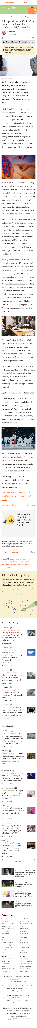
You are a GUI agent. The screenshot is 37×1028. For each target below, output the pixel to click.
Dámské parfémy (20, 998)
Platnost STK (23, 971)
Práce (29, 559)
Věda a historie (8, 753)
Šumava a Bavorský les (8, 963)
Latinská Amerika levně (8, 968)
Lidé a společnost (9, 733)
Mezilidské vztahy (24, 561)
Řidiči (3, 567)
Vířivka (22, 991)
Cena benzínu (23, 979)
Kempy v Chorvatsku (7, 958)
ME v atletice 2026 (7, 947)
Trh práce (4, 561)
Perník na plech (24, 952)
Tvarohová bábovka (25, 947)
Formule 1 (4, 950)
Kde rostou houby (13, 979)
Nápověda (9, 1011)
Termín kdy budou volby (8, 928)
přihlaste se (29, 42)
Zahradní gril (15, 991)
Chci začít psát (17, 590)
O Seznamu (15, 1008)
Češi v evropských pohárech (18, 981)
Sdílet (29, 38)
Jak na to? (18, 594)
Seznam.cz (26, 2)
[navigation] (2, 2)
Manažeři (26, 564)
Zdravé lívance (24, 945)
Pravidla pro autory (12, 1013)
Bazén (13, 986)
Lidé (24, 559)
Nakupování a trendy (10, 630)
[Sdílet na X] (34, 552)
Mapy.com (18, 976)
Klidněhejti (11, 32)
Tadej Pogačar (24, 928)
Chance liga (5, 940)
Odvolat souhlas (25, 1013)
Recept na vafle (24, 950)
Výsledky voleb (6, 926)
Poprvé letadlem (6, 961)
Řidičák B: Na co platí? (26, 966)
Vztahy (9, 567)
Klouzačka (14, 988)
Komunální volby (6, 933)
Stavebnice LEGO (9, 998)
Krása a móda (7, 707)
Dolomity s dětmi (6, 971)
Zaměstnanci (13, 561)
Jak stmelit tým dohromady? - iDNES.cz (18, 505)
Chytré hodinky (25, 1000)
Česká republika (11, 564)
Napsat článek (19, 530)
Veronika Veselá (6, 770)
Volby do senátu (6, 931)
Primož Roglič (23, 931)
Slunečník (7, 988)
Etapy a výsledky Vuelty (26, 923)
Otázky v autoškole (25, 968)
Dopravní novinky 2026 (26, 963)
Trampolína (30, 986)
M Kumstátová (6, 730)
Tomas (3, 805)
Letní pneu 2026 (24, 958)
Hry (3, 808)
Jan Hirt (22, 926)
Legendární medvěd (7, 788)
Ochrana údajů (25, 1011)
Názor (20, 564)
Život (3, 564)
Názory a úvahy (8, 790)
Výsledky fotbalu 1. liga (8, 942)
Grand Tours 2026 (24, 933)
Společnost (18, 559)
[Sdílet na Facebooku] (32, 552)
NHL (3, 952)
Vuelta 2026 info (24, 921)
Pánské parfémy (18, 1003)
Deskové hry (9, 1000)
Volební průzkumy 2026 (8, 923)
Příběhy (5, 825)
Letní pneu (29, 998)
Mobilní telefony (24, 995)
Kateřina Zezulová (7, 823)
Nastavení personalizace (18, 1016)
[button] (18, 65)
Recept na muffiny (25, 942)
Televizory (17, 1000)
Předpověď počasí (27, 976)
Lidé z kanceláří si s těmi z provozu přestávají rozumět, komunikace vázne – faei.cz (18, 496)
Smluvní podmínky (26, 1008)
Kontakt (16, 1011)
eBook (22, 38)
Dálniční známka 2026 (26, 961)
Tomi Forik (5, 750)
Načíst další (18, 861)
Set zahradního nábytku (24, 988)
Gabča (3, 840)
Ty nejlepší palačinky (25, 940)
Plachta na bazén (21, 986)
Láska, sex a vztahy (9, 650)
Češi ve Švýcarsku (6, 966)
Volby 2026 (4, 921)
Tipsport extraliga (6, 945)
